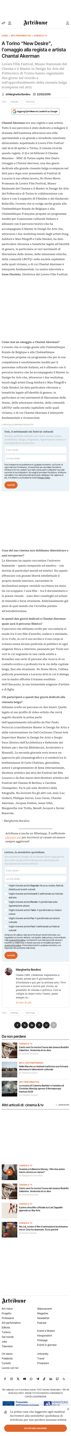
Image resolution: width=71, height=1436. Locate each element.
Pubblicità (7, 1358)
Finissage (42, 1340)
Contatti (6, 1363)
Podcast (41, 1322)
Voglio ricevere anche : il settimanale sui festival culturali (34, 928)
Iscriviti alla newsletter (35, 1428)
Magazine (42, 1313)
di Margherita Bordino (18, 94)
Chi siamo (7, 1353)
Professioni (8, 1318)
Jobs (4, 1341)
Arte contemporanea (31, 1063)
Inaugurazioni (44, 1335)
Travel (40, 1358)
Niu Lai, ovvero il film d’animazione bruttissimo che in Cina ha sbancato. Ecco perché (43, 1228)
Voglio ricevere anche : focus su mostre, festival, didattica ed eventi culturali (36, 887)
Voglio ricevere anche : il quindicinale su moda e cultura (35, 912)
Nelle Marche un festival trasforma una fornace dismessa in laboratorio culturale (43, 1068)
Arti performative (21, 35)
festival (30, 101)
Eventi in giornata (47, 1345)
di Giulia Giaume (28, 1233)
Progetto (6, 1313)
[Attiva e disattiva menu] (3, 23)
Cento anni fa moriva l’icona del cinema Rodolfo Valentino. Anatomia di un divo (44, 1049)
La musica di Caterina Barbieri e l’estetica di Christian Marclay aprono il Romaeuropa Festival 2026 (41, 1088)
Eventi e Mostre (46, 1330)
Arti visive (7, 1308)
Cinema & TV (40, 35)
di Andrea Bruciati (28, 1054)
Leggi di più (63, 1105)
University (42, 1353)
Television (7, 1346)
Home (5, 35)
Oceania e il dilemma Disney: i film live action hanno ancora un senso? (42, 1171)
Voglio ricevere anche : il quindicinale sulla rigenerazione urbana (33, 903)
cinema (14, 101)
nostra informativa (17, 940)
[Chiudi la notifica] (68, 1408)
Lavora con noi (10, 1367)
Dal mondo (8, 1337)
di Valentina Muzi (28, 1073)
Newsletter (43, 1318)
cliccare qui (13, 837)
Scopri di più (24, 1002)
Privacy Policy (44, 477)
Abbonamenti (44, 1308)
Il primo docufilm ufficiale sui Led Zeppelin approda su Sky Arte (41, 1209)
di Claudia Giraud (28, 1095)
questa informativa (12, 945)
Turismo (6, 1332)
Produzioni (43, 1363)
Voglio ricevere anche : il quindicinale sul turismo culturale (34, 920)
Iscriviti (11, 484)
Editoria (6, 1327)
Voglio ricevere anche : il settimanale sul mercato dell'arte (36, 895)
